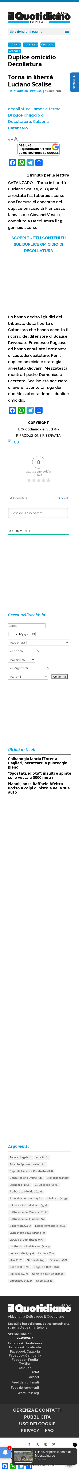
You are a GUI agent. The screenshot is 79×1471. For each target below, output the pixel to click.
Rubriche (19, 1274)
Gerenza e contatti (37, 1410)
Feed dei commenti (25, 1387)
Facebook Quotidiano (25, 1343)
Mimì (16, 1260)
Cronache (48, 44)
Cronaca (14, 50)
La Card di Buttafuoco (27, 1239)
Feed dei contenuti (25, 1382)
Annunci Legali (21, 1157)
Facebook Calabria (25, 1351)
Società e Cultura (48, 1274)
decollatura (19, 108)
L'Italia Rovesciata (50, 1225)
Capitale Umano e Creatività (31, 1171)
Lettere (46, 1253)
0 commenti (53, 91)
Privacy (30, 1430)
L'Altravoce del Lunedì (27, 1219)
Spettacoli (21, 1280)
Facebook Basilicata (25, 1347)
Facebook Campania (25, 1355)
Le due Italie (22, 1253)
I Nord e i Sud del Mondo (28, 1205)
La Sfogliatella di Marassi (30, 1246)
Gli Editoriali (47, 1184)
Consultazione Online (26, 1177)
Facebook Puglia (25, 1360)
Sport (44, 1280)
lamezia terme (46, 108)
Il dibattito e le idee (26, 1191)
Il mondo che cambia (26, 1198)
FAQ (49, 1430)
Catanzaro (30, 44)
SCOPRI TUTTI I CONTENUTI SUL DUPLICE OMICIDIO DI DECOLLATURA (38, 244)
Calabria (14, 44)
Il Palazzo (57, 1198)
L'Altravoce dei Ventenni (28, 1212)
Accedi (63, 498)
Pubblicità (37, 1417)
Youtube (25, 1368)
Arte (42, 1157)
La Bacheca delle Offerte (27, 1232)
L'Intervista (20, 1225)
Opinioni (58, 1260)
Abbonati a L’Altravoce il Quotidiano (36, 1316)
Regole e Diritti (46, 1267)
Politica (19, 1267)
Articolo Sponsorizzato (28, 1164)
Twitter (25, 1364)
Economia (20, 1184)
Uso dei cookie (37, 1423)
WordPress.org (28, 1393)
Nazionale (36, 1260)
